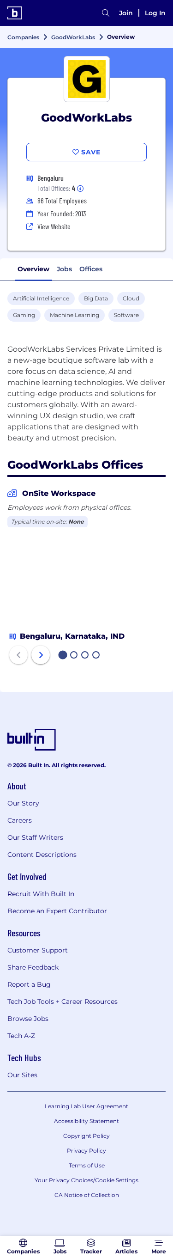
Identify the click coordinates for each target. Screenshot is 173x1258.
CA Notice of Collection (86, 1194)
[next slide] (40, 655)
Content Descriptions (42, 854)
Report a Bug (29, 984)
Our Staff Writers (35, 837)
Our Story (23, 803)
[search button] (106, 12)
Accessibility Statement (86, 1121)
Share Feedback (33, 967)
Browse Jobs (27, 1018)
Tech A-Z (21, 1036)
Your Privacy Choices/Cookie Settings (86, 1180)
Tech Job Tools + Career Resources (62, 1001)
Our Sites (22, 1075)
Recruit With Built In (40, 894)
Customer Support (37, 950)
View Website (54, 226)
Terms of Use (87, 1165)
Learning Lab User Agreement (86, 1106)
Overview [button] (33, 269)
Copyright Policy (86, 1135)
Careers (19, 820)
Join (126, 13)
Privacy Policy (86, 1150)
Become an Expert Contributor (57, 911)
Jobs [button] (64, 269)
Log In (155, 13)
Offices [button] (90, 269)
